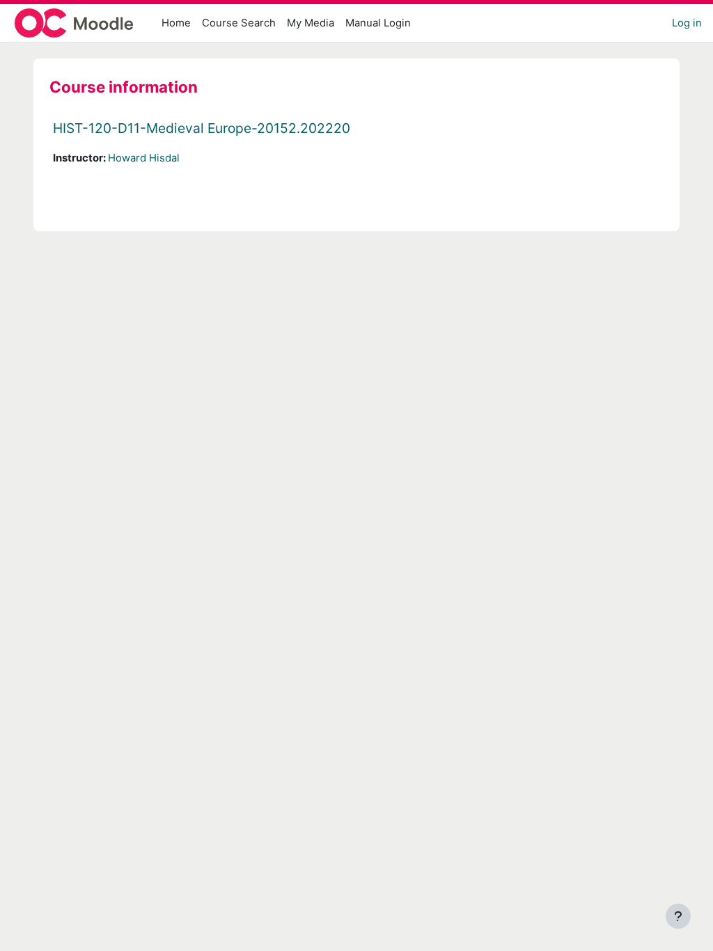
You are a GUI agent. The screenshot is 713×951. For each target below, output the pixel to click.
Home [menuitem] (176, 23)
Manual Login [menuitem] (378, 23)
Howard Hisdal (144, 158)
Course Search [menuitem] (239, 23)
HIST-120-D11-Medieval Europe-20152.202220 (201, 128)
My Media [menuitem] (310, 23)
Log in (687, 23)
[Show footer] (678, 916)
